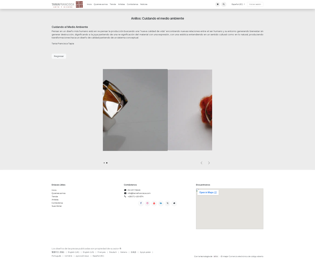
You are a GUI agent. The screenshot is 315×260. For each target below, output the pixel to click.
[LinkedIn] (161, 203)
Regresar (59, 56)
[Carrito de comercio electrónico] (217, 4)
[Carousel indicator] (104, 162)
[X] (167, 203)
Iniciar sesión (255, 4)
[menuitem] (89, 4)
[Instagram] (147, 203)
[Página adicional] (174, 203)
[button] (223, 4)
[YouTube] (154, 203)
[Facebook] (141, 203)
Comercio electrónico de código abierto (246, 256)
